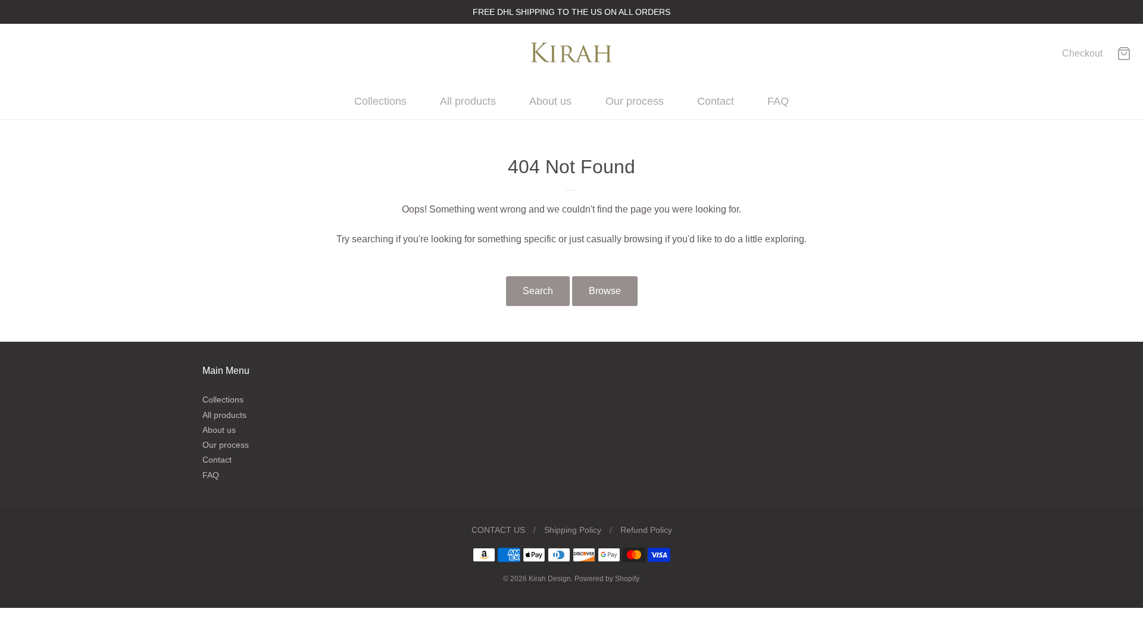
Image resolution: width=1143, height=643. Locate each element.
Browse (605, 291)
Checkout (1082, 53)
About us (550, 101)
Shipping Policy (572, 530)
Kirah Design (550, 579)
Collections (380, 101)
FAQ (778, 101)
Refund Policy (646, 530)
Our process (634, 101)
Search (538, 291)
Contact (715, 101)
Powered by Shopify (606, 579)
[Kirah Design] (571, 53)
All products (468, 101)
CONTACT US (498, 530)
